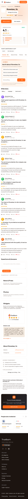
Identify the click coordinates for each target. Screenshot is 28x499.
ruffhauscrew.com (19, 350)
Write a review (5, 457)
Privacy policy (5, 496)
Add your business (6, 480)
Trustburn (6, 439)
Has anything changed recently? (10, 75)
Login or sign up (5, 487)
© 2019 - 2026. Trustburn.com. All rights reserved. (13, 493)
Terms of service (13, 496)
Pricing (3, 478)
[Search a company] (18, 2)
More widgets (6, 338)
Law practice (10, 6)
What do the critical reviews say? (10, 69)
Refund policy (21, 496)
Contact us (4, 469)
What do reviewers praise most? (10, 72)
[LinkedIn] (9, 449)
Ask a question (6, 271)
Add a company (5, 459)
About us (4, 466)
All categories (5, 455)
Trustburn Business (6, 476)
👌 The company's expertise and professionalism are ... (11, 183)
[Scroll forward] (26, 417)
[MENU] (2, 2)
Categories (3, 6)
